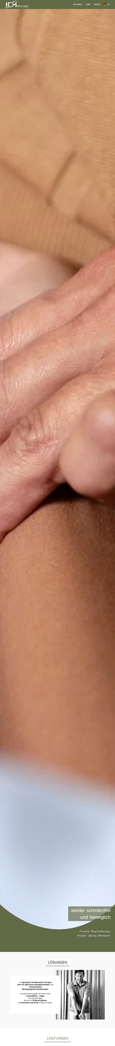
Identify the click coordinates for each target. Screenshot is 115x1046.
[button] (108, 4)
